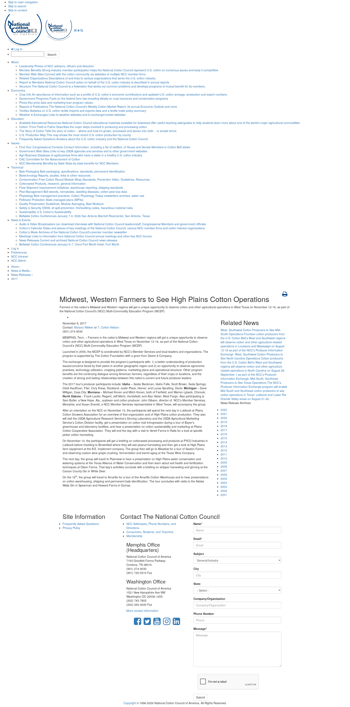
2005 (224, 479)
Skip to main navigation (23, 2)
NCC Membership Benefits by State (68, 163)
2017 (14, 279)
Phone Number (203, 614)
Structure (112, 86)
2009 (224, 462)
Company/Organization (209, 599)
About (15, 62)
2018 (224, 426)
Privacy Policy (71, 528)
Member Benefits (118, 70)
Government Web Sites (83, 151)
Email (197, 539)
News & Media (20, 271)
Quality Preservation (61, 204)
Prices (56, 102)
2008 (224, 466)
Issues (15, 143)
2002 (224, 491)
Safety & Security (76, 208)
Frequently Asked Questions (83, 139)
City (196, 569)
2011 (224, 454)
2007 (224, 470)
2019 (224, 422)
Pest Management (73, 192)
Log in (15, 248)
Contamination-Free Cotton (84, 179)
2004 (224, 483)
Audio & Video (113, 224)
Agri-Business (80, 155)
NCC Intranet (19, 256)
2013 (224, 446)
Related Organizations (87, 78)
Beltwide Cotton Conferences (84, 216)
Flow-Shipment (71, 188)
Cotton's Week (73, 232)
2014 (224, 442)
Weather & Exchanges (72, 115)
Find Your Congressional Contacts (104, 147)
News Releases (68, 240)
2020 (224, 418)
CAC (49, 159)
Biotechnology (55, 175)
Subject (198, 554)
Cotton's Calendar (112, 228)
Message (200, 629)
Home (15, 266)
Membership (134, 536)
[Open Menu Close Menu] (77, 30)
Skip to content (17, 10)
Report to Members (94, 82)
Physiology (81, 196)
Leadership (56, 66)
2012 (224, 450)
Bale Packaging (72, 171)
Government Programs (93, 98)
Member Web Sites (82, 74)
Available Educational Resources (159, 123)
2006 (224, 474)
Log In (18, 49)
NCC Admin (18, 260)
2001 (224, 495)
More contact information (142, 611)
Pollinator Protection (51, 200)
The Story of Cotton (97, 131)
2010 (224, 458)
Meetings (85, 236)
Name (197, 524)
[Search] (81, 30)
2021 (224, 414)
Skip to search (17, 6)
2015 (224, 438)
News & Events (20, 220)
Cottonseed (52, 183)
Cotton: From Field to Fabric (83, 127)
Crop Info (123, 94)
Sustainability (45, 212)
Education (17, 119)
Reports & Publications (98, 107)
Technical (17, 167)
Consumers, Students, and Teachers (149, 532)
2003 (224, 487)
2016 (224, 434)
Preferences (19, 252)
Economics (18, 90)
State (197, 584)
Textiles (82, 111)
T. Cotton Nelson (108, 327)
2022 (224, 410)
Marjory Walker (83, 327)
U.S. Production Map (75, 135)
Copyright (130, 703)
